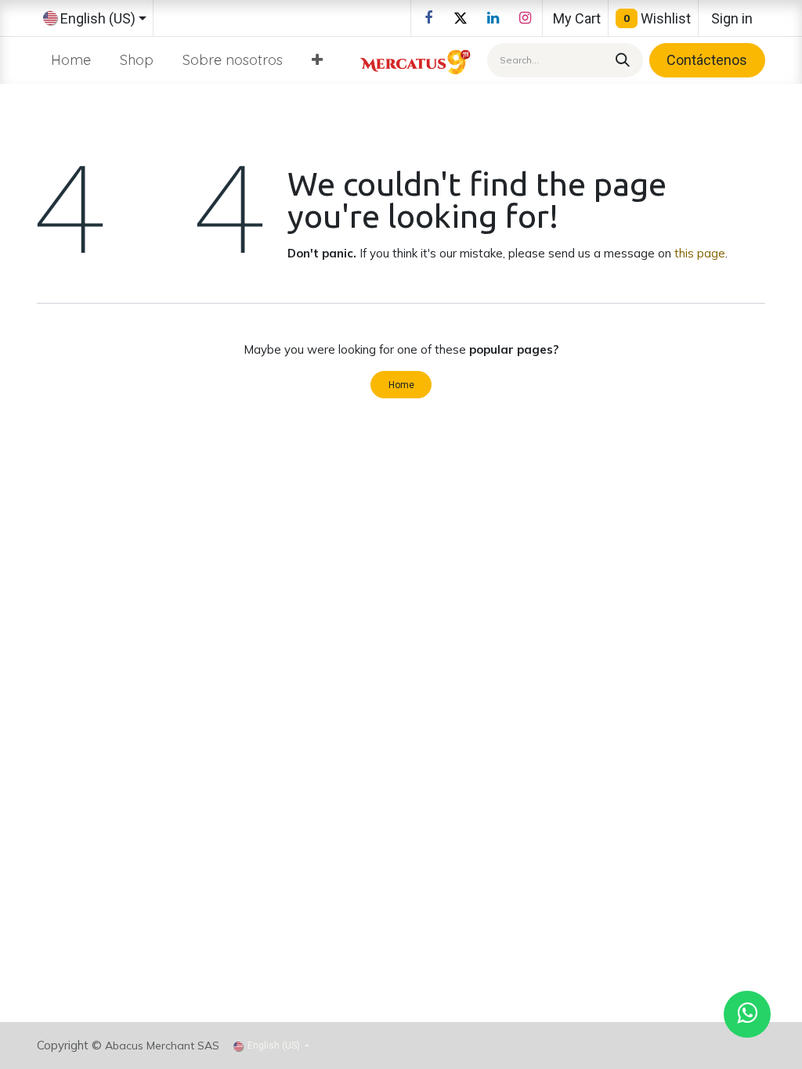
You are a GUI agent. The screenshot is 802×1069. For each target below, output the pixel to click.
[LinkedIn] (493, 18)
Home (401, 385)
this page (699, 253)
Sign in (732, 18)
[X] (460, 18)
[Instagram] (525, 18)
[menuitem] (71, 60)
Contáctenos (707, 60)
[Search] (620, 60)
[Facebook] (428, 18)
